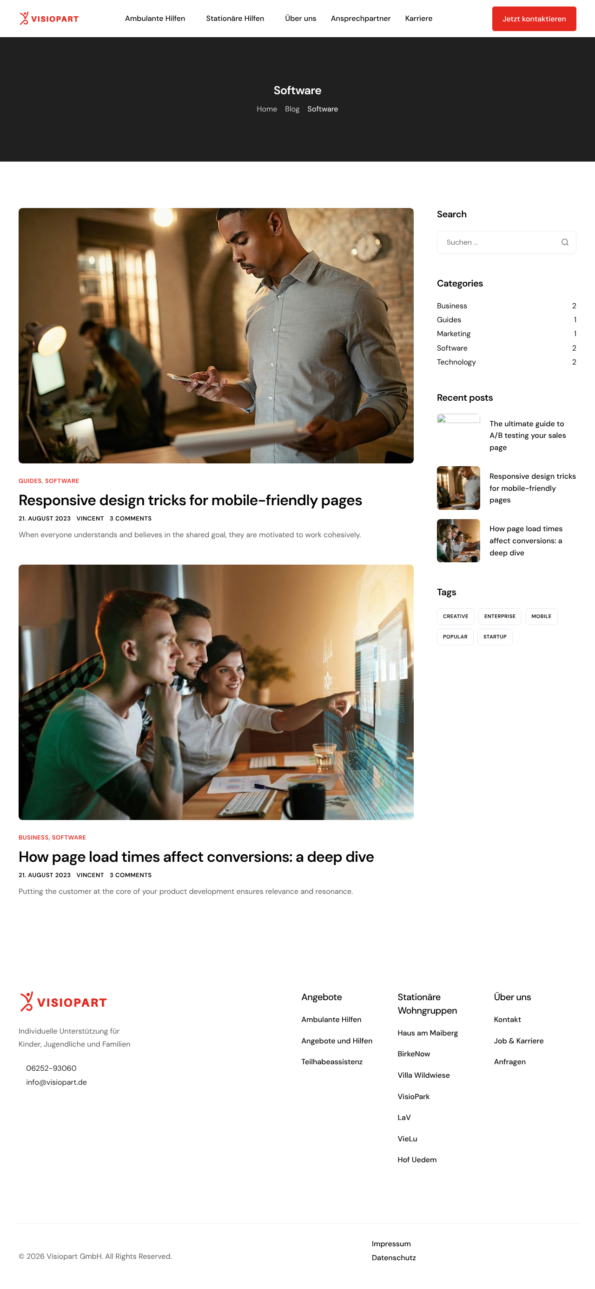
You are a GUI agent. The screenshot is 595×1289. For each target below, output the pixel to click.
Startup (495, 636)
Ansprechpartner (361, 18)
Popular (455, 636)
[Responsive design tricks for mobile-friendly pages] (216, 335)
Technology (456, 362)
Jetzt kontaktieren (534, 19)
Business (34, 838)
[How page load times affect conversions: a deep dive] (216, 692)
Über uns (301, 18)
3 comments (131, 519)
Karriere (419, 18)
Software (62, 481)
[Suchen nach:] (506, 242)
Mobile (541, 616)
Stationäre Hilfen (235, 18)
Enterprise (500, 616)
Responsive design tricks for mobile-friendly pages (190, 500)
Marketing (454, 334)
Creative (456, 616)
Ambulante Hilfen (155, 18)
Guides (30, 481)
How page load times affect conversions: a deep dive (196, 856)
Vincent (90, 519)
